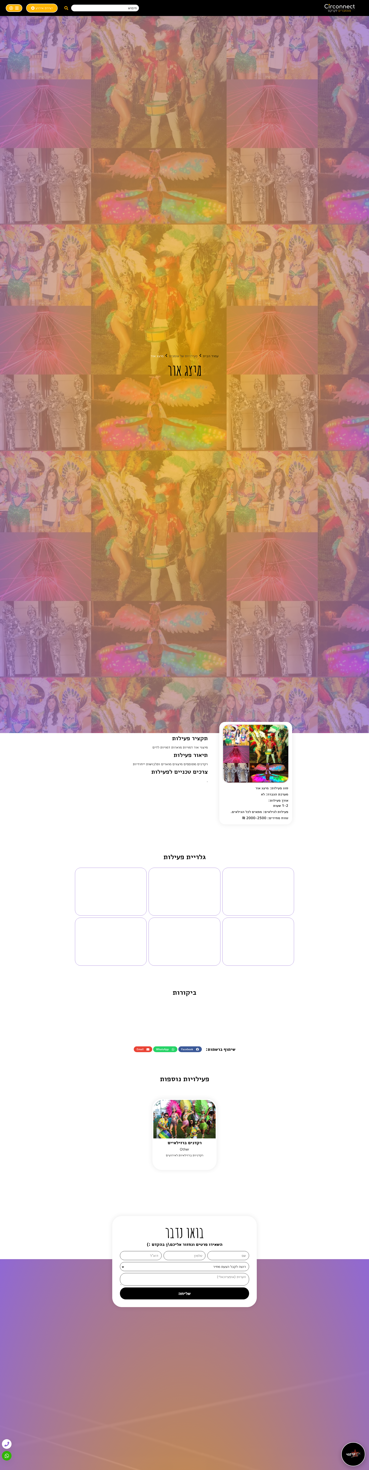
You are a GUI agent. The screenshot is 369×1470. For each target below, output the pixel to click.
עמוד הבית (211, 356)
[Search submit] (66, 8)
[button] (190, 1049)
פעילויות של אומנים (183, 356)
